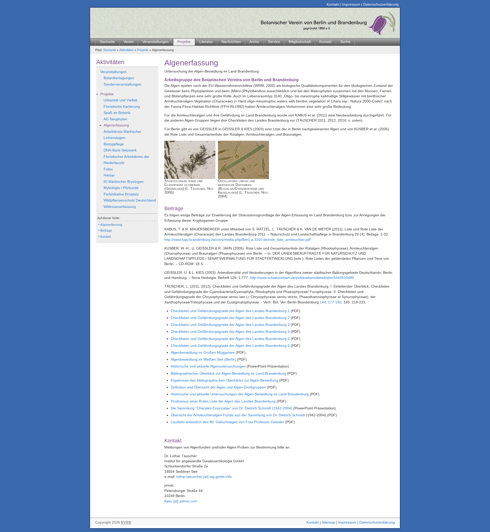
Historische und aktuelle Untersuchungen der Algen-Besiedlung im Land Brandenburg (240, 394)
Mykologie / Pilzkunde (121, 188)
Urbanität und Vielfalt (120, 100)
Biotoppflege (114, 144)
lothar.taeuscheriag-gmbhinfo (204, 477)
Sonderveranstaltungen (122, 84)
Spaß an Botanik (117, 113)
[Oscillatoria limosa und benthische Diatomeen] (243, 160)
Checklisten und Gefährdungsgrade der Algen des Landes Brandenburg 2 (230, 318)
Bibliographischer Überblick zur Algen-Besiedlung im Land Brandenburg (228, 373)
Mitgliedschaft (300, 42)
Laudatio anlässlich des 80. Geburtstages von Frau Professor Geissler (227, 422)
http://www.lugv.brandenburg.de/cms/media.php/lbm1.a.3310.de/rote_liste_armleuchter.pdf (237, 240)
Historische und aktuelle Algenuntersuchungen (209, 366)
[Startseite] (243, 23)
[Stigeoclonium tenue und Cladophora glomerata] (189, 160)
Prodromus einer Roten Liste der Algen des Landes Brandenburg (223, 401)
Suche (345, 42)
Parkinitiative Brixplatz (121, 194)
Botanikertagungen (119, 78)
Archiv (254, 42)
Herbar (109, 175)
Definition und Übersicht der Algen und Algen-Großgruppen (218, 387)
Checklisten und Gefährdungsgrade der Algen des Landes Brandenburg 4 (230, 332)
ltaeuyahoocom (180, 501)
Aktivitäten (126, 50)
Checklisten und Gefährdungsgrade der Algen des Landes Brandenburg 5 (230, 339)
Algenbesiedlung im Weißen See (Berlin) (203, 359)
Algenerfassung (116, 125)
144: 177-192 (330, 302)
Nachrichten (231, 42)
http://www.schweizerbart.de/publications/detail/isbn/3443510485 (302, 278)
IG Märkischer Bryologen (124, 182)
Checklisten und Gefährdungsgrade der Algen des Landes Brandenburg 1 (230, 311)
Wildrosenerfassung (120, 207)
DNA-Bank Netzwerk (120, 150)
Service (274, 42)
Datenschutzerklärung (381, 4)
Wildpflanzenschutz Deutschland (130, 200)
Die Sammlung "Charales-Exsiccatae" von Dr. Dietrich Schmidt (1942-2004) (231, 408)
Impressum (351, 4)
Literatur (206, 42)
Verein (129, 42)
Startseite (107, 42)
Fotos (108, 169)
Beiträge (106, 230)
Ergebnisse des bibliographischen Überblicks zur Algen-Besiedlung (224, 380)
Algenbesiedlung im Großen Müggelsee (203, 352)
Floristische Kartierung (122, 107)
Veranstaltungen (155, 42)
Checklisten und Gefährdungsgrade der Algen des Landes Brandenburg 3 (230, 325)
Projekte (184, 42)
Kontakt (333, 4)
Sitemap (328, 522)
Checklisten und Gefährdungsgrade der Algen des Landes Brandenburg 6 (230, 346)
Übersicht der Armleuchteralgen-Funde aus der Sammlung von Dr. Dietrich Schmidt (238, 415)
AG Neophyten (115, 119)
